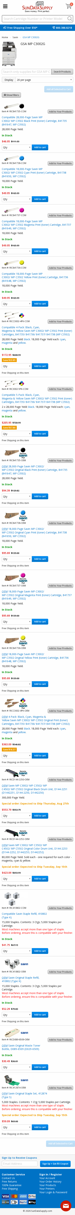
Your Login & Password (53, 1192)
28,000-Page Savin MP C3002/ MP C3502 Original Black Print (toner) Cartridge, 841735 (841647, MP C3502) (34, 470)
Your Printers (47, 1188)
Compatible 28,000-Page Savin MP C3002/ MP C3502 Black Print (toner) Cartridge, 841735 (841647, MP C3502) (34, 120)
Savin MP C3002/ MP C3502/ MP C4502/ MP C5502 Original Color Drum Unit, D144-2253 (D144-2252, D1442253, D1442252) (34, 848)
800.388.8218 (64, 27)
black (27, 339)
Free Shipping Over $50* (22, 27)
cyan (62, 339)
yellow (22, 342)
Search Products (62, 71)
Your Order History (50, 1181)
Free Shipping (10, 1188)
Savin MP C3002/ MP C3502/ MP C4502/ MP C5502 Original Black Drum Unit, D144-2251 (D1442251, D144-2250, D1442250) (34, 789)
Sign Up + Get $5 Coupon (55, 1163)
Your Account (47, 1178)
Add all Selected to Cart (59, 89)
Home (5, 37)
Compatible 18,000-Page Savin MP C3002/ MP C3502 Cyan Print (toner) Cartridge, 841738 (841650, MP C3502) (34, 172)
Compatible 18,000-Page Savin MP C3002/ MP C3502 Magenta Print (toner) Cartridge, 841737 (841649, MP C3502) (36, 225)
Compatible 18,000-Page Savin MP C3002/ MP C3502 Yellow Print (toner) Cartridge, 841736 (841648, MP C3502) (35, 277)
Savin (15, 37)
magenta (7, 342)
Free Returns (9, 1181)
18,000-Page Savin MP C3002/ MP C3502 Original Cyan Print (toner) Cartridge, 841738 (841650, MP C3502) (34, 532)
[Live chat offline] (65, 1205)
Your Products (47, 1185)
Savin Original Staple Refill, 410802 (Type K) (20, 979)
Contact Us (8, 1178)
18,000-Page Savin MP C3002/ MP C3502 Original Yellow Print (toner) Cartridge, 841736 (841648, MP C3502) (35, 657)
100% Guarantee (11, 1185)
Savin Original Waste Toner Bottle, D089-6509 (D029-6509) (21, 1047)
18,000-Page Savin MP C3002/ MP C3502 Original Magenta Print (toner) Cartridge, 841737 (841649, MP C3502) (37, 595)
